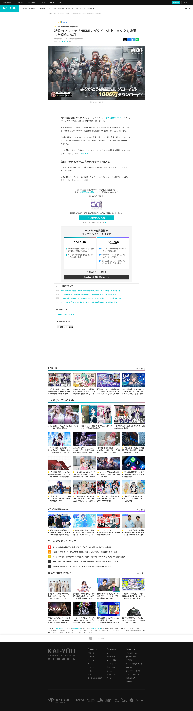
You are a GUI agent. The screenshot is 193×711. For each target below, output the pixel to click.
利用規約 (129, 667)
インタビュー (92, 674)
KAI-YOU (50, 13)
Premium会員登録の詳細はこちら (96, 277)
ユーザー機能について (134, 664)
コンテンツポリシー (95, 628)
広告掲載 (129, 660)
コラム (90, 664)
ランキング (92, 660)
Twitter (49, 659)
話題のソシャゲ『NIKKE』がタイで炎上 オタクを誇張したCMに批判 (95, 33)
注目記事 (91, 657)
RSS (73, 659)
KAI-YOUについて (132, 653)
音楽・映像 (111, 667)
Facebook (54, 659)
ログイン (185, 2)
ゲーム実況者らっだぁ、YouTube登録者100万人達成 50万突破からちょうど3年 (90, 291)
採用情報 (129, 681)
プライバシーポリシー (134, 671)
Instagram (68, 659)
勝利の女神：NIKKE (114, 118)
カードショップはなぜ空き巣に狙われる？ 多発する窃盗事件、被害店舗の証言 (88, 302)
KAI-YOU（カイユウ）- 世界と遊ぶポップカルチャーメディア (9, 8)
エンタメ (110, 678)
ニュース (62, 13)
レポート (91, 667)
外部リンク (85, 153)
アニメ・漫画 (112, 660)
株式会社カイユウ (61, 628)
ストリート (111, 674)
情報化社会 (111, 657)
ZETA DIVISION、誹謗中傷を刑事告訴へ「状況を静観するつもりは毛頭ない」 (88, 295)
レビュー (91, 671)
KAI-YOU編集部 (76, 628)
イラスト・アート (113, 664)
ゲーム (56, 13)
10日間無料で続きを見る (97, 218)
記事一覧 (91, 653)
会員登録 (176, 2)
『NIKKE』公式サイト (64, 314)
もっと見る (89, 8)
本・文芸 (110, 653)
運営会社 (129, 678)
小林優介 (57, 41)
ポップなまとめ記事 (95, 678)
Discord (63, 659)
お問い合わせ (131, 657)
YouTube (58, 659)
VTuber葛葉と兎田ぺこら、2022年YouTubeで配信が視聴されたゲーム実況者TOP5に (92, 298)
